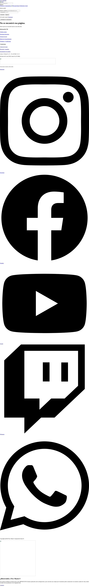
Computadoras (8, 5)
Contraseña (2, 12)
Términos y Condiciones (5, 41)
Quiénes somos (3, 32)
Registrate (10, 17)
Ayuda (26, 5)
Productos (2, 5)
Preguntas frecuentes (4, 34)
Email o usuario (3, 10)
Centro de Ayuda (3, 46)
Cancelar (2, 14)
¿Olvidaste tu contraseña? (6, 19)
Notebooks (22, 5)
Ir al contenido (3, 0)
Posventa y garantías (4, 49)
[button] (44, 4)
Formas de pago (3, 36)
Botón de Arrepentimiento (5, 39)
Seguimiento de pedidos (5, 51)
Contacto (2, 585)
